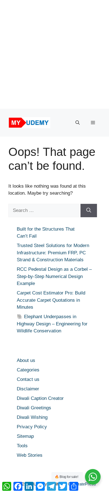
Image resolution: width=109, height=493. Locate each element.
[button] (77, 122)
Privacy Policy (32, 426)
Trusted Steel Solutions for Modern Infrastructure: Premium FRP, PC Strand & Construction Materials (53, 252)
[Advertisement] (54, 54)
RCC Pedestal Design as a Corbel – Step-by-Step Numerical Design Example (54, 276)
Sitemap (25, 436)
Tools (22, 445)
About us (26, 360)
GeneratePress (82, 484)
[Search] (88, 210)
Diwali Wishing (32, 417)
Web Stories (29, 455)
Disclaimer (28, 389)
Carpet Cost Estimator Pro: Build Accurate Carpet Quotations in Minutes (51, 300)
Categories (28, 370)
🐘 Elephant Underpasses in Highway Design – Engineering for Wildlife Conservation (52, 324)
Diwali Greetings (34, 407)
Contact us (28, 379)
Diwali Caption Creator (40, 398)
